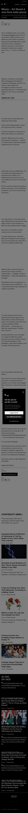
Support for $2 (14, 413)
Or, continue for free (14, 421)
